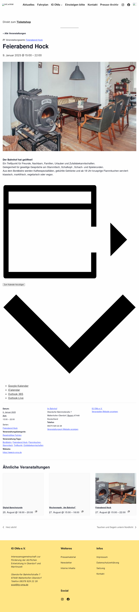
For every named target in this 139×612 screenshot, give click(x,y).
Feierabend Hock (10, 428)
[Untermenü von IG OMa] (61, 5)
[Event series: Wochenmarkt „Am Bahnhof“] (82, 511)
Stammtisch (8, 445)
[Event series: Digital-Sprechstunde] (36, 511)
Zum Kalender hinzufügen (14, 285)
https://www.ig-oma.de (12, 452)
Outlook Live (15, 398)
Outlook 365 (15, 394)
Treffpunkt (18, 445)
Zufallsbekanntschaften (33, 445)
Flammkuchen (35, 442)
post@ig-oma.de (19, 584)
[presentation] (23, 488)
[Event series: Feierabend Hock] (129, 511)
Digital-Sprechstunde (13, 507)
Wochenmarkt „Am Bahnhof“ (62, 507)
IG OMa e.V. (97, 408)
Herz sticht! (11, 527)
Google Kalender (18, 385)
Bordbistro (7, 442)
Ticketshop (24, 22)
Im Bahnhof (52, 408)
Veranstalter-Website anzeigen (105, 411)
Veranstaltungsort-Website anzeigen (62, 429)
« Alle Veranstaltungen (14, 33)
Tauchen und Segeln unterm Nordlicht (115, 527)
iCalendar (14, 390)
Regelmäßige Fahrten (12, 435)
